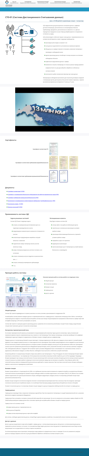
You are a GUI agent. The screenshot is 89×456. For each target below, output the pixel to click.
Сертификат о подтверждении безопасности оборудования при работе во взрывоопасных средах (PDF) (33, 194)
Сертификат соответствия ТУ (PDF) (16, 191)
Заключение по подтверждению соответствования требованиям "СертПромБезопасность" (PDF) (31, 200)
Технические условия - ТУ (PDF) (15, 204)
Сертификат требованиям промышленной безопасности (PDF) (23, 197)
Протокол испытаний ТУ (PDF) (15, 207)
